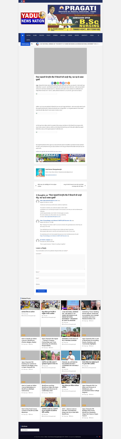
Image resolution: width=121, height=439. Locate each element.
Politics (41, 35)
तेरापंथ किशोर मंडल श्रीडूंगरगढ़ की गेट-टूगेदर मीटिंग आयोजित (90, 363)
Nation (28, 35)
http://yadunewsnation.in (51, 175)
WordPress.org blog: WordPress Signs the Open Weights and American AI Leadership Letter (50, 388)
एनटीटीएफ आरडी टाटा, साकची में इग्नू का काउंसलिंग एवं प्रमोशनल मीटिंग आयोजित (50, 410)
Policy (48, 35)
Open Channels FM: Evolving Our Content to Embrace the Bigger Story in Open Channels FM (29, 364)
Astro (28, 40)
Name (37, 272)
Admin (92, 320)
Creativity (84, 35)
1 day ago (45, 315)
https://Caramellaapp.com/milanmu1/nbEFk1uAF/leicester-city (55, 220)
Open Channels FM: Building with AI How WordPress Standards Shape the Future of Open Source (90, 412)
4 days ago (25, 392)
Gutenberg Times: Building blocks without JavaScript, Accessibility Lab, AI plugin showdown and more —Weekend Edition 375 (90, 315)
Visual (92, 35)
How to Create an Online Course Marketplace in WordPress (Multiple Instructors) (29, 388)
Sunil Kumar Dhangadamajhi (53, 169)
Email (37, 278)
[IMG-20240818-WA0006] (60, 154)
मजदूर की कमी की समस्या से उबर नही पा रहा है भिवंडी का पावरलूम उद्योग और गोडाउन (73, 185)
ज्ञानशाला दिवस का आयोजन (28, 312)
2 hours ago (25, 313)
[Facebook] (52, 83)
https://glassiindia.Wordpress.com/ (48, 200)
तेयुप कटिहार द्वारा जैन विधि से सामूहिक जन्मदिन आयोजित (49, 312)
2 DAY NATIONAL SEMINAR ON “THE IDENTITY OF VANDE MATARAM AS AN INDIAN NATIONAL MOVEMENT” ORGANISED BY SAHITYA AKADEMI (70, 316)
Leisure (70, 35)
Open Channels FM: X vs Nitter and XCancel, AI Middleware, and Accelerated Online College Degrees (90, 389)
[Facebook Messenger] (63, 83)
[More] (69, 83)
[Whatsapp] (58, 83)
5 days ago (25, 414)
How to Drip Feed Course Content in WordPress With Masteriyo (30, 410)
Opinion (55, 35)
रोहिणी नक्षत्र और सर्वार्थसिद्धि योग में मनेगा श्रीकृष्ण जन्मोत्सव (47, 185)
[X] (55, 83)
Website (38, 284)
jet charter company (45, 239)
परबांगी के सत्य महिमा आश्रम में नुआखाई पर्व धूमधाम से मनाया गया (49, 363)
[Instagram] (60, 83)
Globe (35, 35)
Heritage (62, 35)
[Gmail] (66, 83)
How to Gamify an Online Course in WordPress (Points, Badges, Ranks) (29, 340)
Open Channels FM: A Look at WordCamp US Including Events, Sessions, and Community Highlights (90, 341)
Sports (77, 35)
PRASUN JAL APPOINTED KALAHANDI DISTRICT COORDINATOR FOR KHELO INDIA (70, 364)
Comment (38, 253)
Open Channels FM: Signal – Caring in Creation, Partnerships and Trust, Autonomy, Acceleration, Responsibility (50, 342)
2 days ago (65, 322)
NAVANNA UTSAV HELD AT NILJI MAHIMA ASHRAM (70, 339)
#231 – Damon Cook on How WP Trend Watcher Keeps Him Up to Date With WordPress (70, 411)
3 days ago (25, 344)
